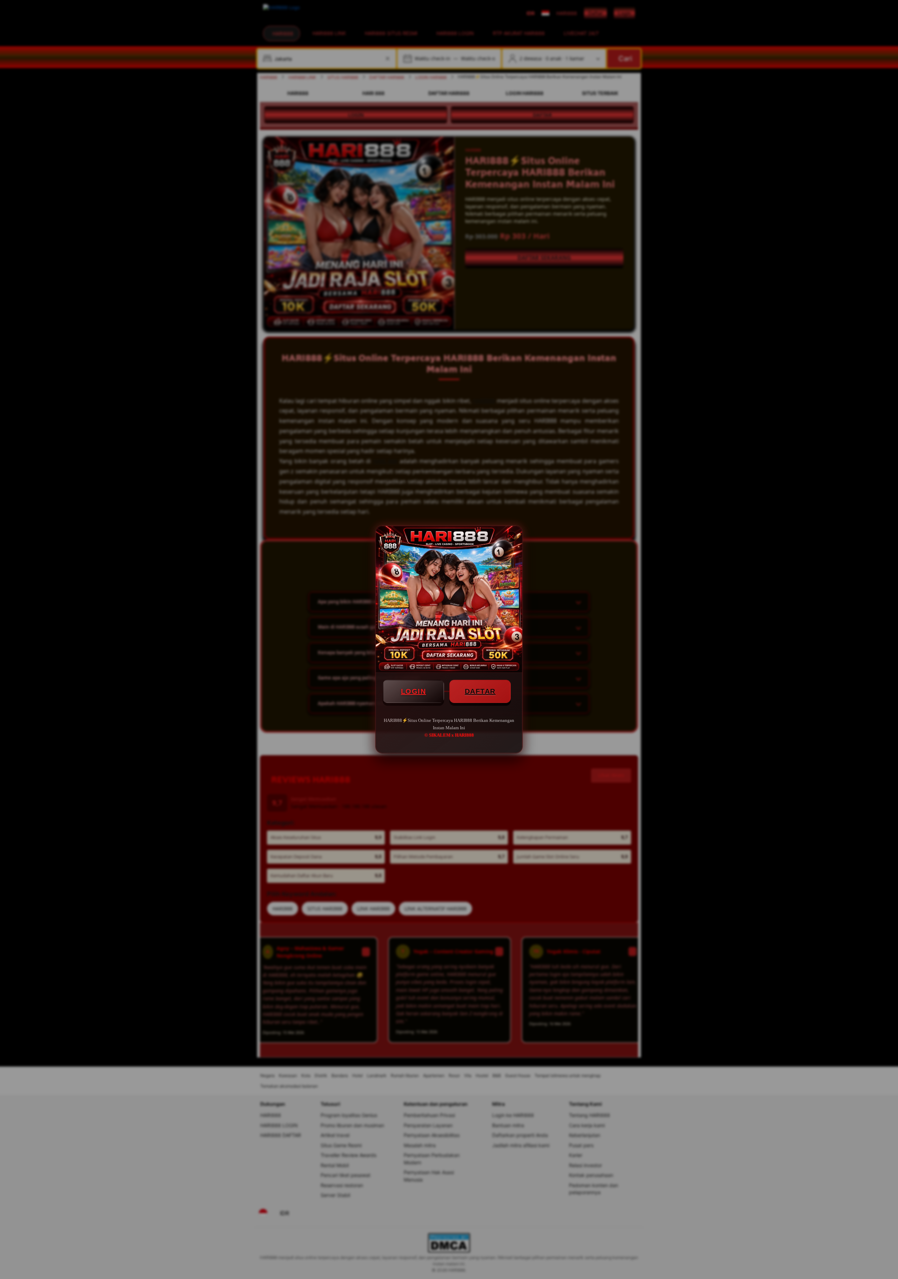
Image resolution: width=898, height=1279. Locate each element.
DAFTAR (480, 691)
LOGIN (413, 691)
